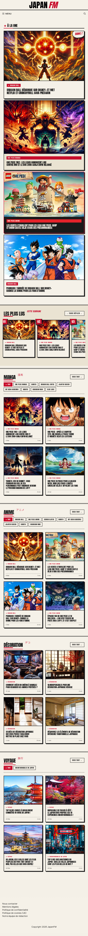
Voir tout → (77, 377)
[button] (84, 13)
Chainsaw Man (38, 389)
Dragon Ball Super (47, 384)
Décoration (13, 645)
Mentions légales (10, 907)
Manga (9, 377)
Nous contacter (9, 903)
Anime (9, 512)
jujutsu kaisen (64, 384)
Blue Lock (50, 389)
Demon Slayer (49, 519)
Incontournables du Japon (24, 768)
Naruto (25, 389)
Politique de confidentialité (15, 910)
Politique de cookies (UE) (14, 913)
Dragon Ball (19, 519)
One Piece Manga (21, 384)
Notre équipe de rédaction (15, 916)
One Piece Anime (34, 519)
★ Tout (8, 384)
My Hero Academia (12, 389)
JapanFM (51, 927)
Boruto (33, 384)
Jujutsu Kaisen (11, 524)
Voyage (10, 760)
